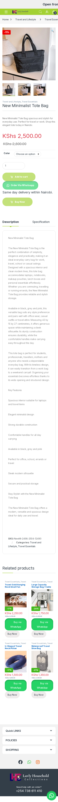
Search (40, 12)
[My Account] (47, 12)
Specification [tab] (40, 221)
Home (5, 19)
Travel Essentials (30, 101)
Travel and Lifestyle (25, 19)
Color (7, 153)
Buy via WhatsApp (15, 624)
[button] (52, 31)
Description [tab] (10, 221)
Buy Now (12, 633)
